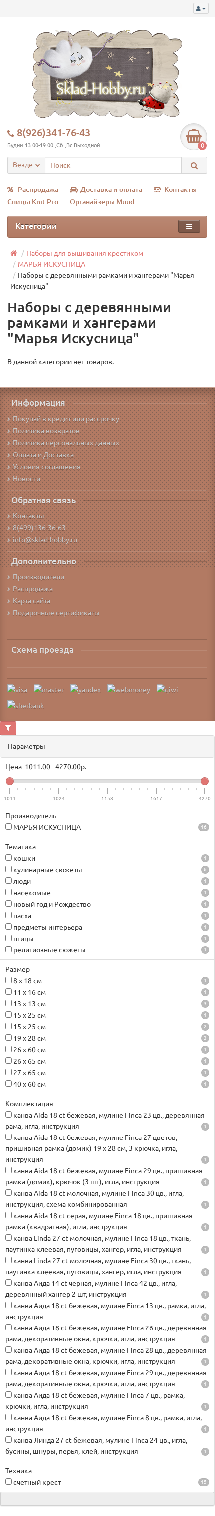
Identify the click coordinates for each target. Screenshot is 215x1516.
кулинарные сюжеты (109, 870)
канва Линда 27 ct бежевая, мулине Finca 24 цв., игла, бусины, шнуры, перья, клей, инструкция (106, 1445)
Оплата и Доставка (43, 455)
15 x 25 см (109, 1015)
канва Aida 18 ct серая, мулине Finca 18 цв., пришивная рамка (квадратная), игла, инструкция (106, 1221)
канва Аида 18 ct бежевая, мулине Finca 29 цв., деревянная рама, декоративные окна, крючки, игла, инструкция (106, 1378)
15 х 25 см (109, 1027)
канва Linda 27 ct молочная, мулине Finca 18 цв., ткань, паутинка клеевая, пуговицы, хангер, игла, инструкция (106, 1243)
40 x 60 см (109, 1084)
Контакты (180, 189)
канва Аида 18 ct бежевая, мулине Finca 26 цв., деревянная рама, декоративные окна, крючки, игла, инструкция (106, 1333)
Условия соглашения (47, 467)
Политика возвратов (46, 431)
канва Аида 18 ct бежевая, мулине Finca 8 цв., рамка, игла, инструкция (106, 1423)
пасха (109, 916)
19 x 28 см (109, 1038)
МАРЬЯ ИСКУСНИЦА (109, 827)
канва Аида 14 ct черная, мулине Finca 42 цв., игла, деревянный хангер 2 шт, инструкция (106, 1288)
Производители (38, 577)
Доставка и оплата (111, 189)
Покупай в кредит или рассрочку (66, 419)
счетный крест (109, 1482)
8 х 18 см (109, 981)
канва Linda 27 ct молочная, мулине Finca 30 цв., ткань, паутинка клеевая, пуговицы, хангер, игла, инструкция (106, 1266)
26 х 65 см (109, 1061)
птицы (109, 939)
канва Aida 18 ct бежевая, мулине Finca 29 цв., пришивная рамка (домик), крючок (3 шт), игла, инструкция (106, 1176)
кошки (109, 858)
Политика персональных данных (66, 443)
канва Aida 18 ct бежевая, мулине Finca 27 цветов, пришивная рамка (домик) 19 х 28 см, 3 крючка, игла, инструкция (106, 1148)
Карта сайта (31, 601)
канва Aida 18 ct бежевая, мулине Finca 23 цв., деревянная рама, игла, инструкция (106, 1120)
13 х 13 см (109, 1004)
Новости (26, 479)
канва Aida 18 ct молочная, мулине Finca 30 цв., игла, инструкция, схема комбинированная (106, 1198)
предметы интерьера (109, 927)
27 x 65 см (109, 1073)
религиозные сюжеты (109, 950)
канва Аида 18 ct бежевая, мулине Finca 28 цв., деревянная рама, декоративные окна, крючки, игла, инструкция (106, 1355)
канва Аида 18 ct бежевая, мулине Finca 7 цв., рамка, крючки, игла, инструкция (106, 1400)
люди (109, 881)
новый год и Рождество (109, 904)
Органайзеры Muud (102, 202)
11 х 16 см (109, 992)
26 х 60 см (109, 1050)
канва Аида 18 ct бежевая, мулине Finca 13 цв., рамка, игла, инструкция (106, 1311)
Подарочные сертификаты (56, 613)
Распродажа (38, 189)
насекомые (109, 893)
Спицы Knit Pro (33, 202)
